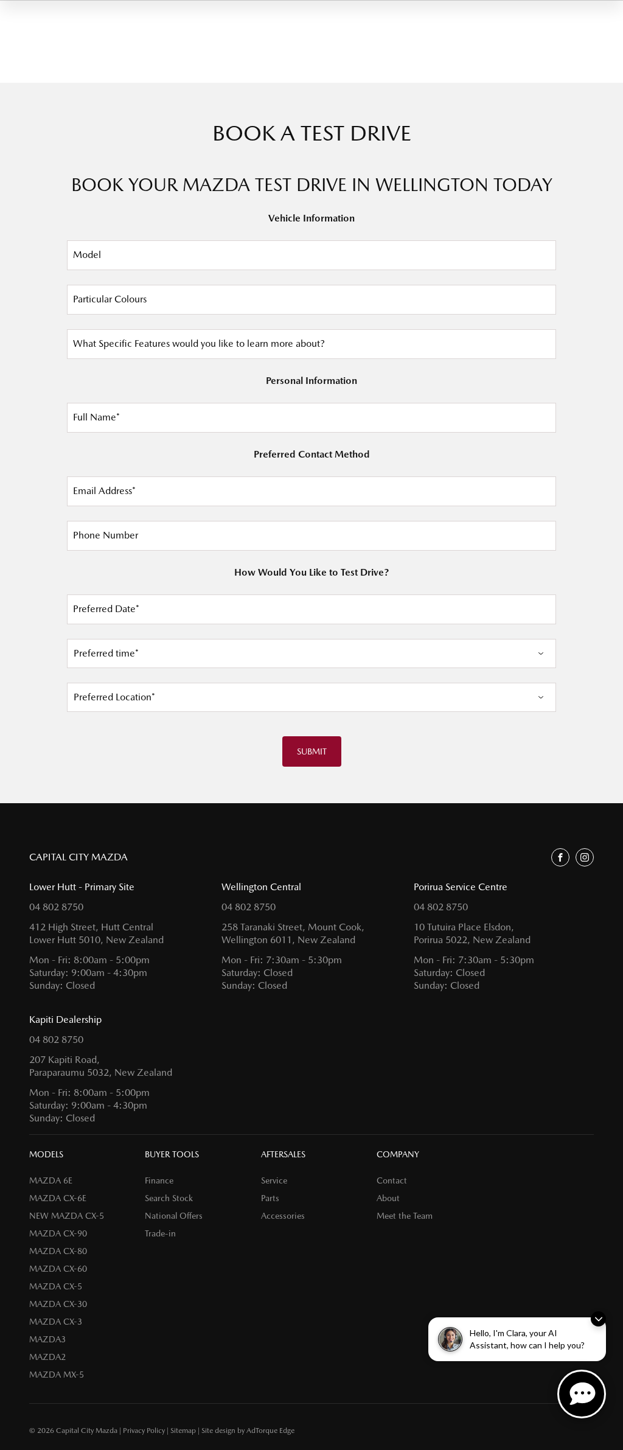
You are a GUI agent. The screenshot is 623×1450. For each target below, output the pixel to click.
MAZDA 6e (50, 1180)
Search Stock (169, 1198)
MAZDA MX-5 (56, 1374)
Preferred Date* (106, 609)
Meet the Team (405, 1216)
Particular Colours (110, 299)
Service (274, 1180)
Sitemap (183, 1430)
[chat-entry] (581, 1394)
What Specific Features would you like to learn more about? (199, 343)
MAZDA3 (47, 1339)
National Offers (174, 1216)
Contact (392, 1180)
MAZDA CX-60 (58, 1269)
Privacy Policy (144, 1430)
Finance (159, 1180)
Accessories (283, 1216)
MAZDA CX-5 (55, 1286)
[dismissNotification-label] (598, 1318)
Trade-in (160, 1233)
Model (87, 254)
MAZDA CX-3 (55, 1321)
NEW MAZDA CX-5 (66, 1216)
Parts (270, 1198)
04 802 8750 (56, 907)
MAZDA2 (47, 1357)
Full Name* (96, 417)
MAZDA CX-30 (58, 1304)
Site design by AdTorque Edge (247, 1430)
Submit (312, 751)
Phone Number (105, 535)
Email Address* (104, 491)
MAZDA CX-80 (58, 1251)
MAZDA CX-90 (58, 1233)
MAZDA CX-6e (57, 1198)
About (388, 1198)
